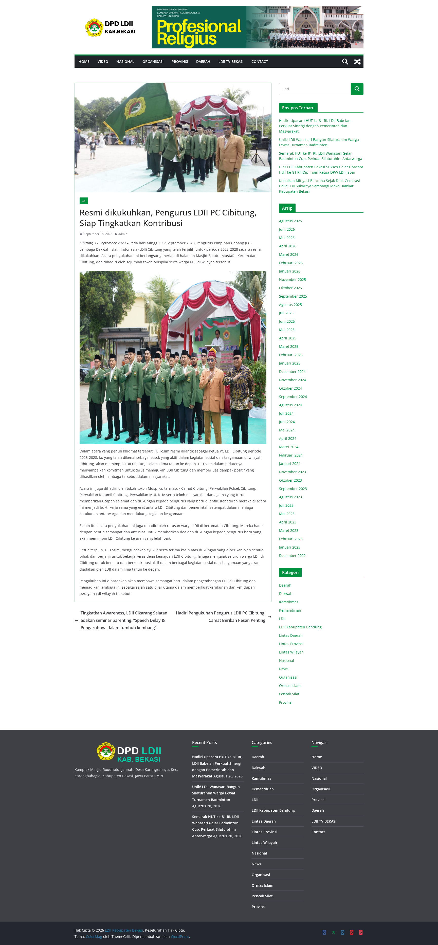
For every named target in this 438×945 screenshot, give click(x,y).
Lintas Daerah (291, 635)
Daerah (203, 61)
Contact (259, 61)
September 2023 (293, 488)
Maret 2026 (288, 254)
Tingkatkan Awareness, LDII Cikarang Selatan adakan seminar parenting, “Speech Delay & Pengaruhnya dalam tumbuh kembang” (124, 620)
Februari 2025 (291, 354)
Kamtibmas (288, 601)
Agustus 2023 (290, 497)
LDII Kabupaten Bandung (300, 627)
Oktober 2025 (290, 287)
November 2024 (292, 379)
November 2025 (292, 279)
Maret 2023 (288, 530)
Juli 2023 (286, 505)
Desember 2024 (292, 371)
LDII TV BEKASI (230, 61)
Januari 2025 (289, 363)
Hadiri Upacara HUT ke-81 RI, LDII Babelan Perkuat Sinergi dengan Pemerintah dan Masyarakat (315, 126)
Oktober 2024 (290, 388)
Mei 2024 (287, 430)
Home (84, 61)
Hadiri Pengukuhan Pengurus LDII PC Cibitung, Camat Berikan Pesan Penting (220, 616)
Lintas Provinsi (291, 643)
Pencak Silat (289, 694)
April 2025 (287, 338)
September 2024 (293, 396)
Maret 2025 (288, 346)
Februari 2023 (291, 538)
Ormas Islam (290, 685)
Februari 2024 (291, 455)
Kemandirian (290, 610)
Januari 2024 (289, 463)
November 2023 (292, 471)
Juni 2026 (287, 229)
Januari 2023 (289, 547)
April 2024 (287, 438)
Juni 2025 (287, 321)
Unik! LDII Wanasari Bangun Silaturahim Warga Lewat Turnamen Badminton (216, 793)
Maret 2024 (288, 446)
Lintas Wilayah (291, 652)
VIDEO (103, 61)
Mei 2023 (287, 513)
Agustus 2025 (290, 304)
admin (122, 234)
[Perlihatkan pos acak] (357, 62)
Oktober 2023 (290, 480)
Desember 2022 (292, 555)
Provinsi (180, 61)
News (283, 668)
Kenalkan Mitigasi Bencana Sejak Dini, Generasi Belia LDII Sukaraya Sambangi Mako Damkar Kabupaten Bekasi (319, 186)
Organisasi (152, 61)
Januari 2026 (289, 271)
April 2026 (287, 246)
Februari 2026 (291, 262)
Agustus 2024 (290, 405)
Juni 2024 (287, 421)
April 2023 (287, 522)
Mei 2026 (287, 237)
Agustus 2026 (290, 221)
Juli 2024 (286, 413)
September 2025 (293, 296)
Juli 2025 (286, 313)
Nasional (125, 61)
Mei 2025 (287, 329)
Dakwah (286, 593)
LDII (84, 201)
